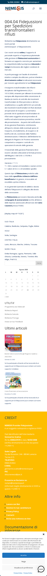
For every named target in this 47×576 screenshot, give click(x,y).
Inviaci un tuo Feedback (14, 321)
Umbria (27, 244)
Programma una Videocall (15, 307)
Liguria (20, 253)
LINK (9, 445)
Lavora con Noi (13, 504)
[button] (43, 534)
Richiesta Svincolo (11, 314)
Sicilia (7, 235)
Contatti (10, 515)
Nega (23, 561)
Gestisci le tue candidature (18, 508)
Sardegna (13, 235)
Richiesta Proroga (12, 318)
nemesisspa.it (10, 47)
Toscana (33, 244)
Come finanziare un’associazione (16, 391)
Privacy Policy (18, 573)
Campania (23, 226)
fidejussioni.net (24, 47)
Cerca (39, 263)
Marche (20, 244)
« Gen (7, 297)
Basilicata (15, 226)
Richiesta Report (11, 310)
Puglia (30, 226)
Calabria (8, 226)
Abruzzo (13, 244)
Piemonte (28, 253)
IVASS (39, 428)
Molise (37, 226)
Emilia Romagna (11, 253)
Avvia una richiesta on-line (18, 518)
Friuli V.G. (13, 259)
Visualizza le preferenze (23, 568)
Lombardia (16, 256)
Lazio (7, 244)
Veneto (23, 256)
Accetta (23, 555)
